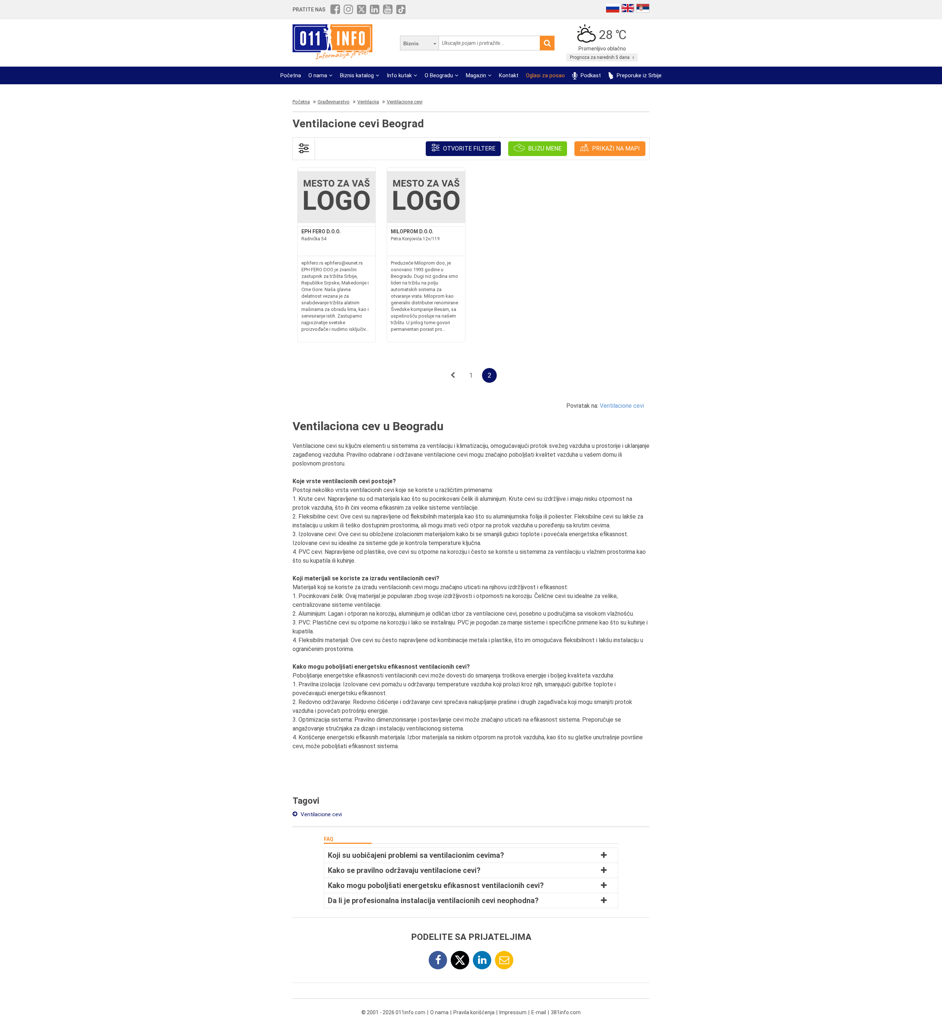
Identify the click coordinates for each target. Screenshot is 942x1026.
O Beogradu (439, 75)
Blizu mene (544, 148)
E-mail (538, 1012)
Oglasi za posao (545, 75)
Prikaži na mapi (615, 148)
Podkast (590, 75)
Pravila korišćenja (474, 1012)
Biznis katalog (357, 75)
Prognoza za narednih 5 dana (600, 57)
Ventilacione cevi (622, 405)
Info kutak (399, 75)
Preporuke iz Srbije (638, 75)
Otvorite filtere (468, 148)
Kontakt (508, 75)
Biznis (411, 43)
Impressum (513, 1012)
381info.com (566, 1012)
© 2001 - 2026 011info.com (393, 1012)
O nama (317, 75)
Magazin (476, 75)
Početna (290, 75)
